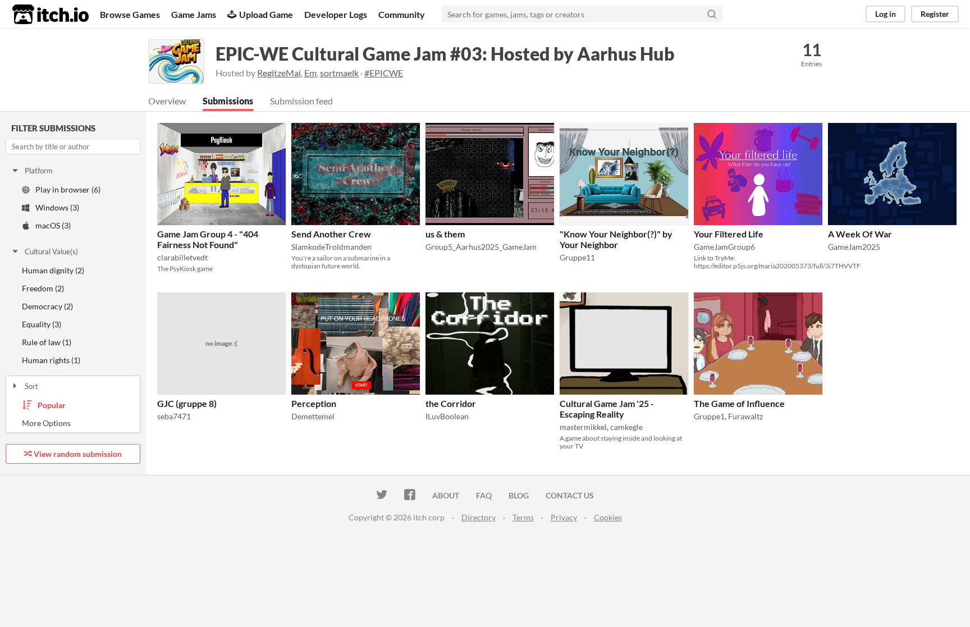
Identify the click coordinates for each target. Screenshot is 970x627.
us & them (445, 233)
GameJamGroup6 (724, 246)
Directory (478, 517)
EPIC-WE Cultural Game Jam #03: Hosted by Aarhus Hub (445, 54)
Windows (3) (57, 207)
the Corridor (450, 403)
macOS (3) (53, 225)
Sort (31, 386)
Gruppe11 (577, 257)
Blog (519, 495)
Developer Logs (335, 14)
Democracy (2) (47, 306)
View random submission (78, 454)
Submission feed (301, 100)
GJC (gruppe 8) (187, 403)
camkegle (626, 427)
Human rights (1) (51, 360)
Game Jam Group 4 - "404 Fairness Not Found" (207, 239)
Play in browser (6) (67, 189)
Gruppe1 (709, 416)
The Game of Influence (739, 403)
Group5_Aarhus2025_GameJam (481, 246)
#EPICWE (383, 72)
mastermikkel (583, 427)
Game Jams (193, 14)
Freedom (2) (43, 288)
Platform (39, 170)
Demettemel (313, 416)
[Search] (711, 14)
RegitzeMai (279, 72)
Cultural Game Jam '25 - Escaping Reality (607, 408)
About (445, 495)
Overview (167, 100)
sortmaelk (339, 72)
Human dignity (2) (53, 270)
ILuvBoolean (447, 416)
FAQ (484, 495)
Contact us (570, 495)
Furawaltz (745, 416)
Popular (52, 405)
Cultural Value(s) (51, 251)
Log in (885, 14)
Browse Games (130, 14)
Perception (313, 403)
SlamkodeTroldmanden (331, 246)
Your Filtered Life (728, 233)
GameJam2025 (854, 246)
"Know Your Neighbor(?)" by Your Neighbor (616, 239)
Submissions (228, 100)
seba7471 (174, 416)
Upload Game (266, 14)
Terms (523, 517)
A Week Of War (860, 233)
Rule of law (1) (46, 342)
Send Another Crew (331, 233)
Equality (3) (41, 324)
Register (935, 14)
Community (401, 14)
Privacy (564, 517)
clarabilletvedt (182, 257)
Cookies (608, 517)
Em (310, 72)
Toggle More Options (73, 423)
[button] (274, 133)
